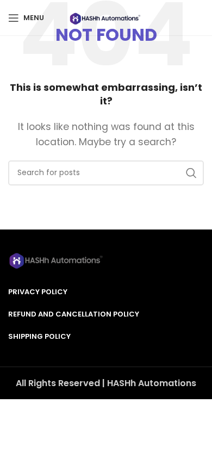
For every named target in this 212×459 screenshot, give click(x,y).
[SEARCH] (191, 172)
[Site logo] (105, 17)
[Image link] (57, 259)
